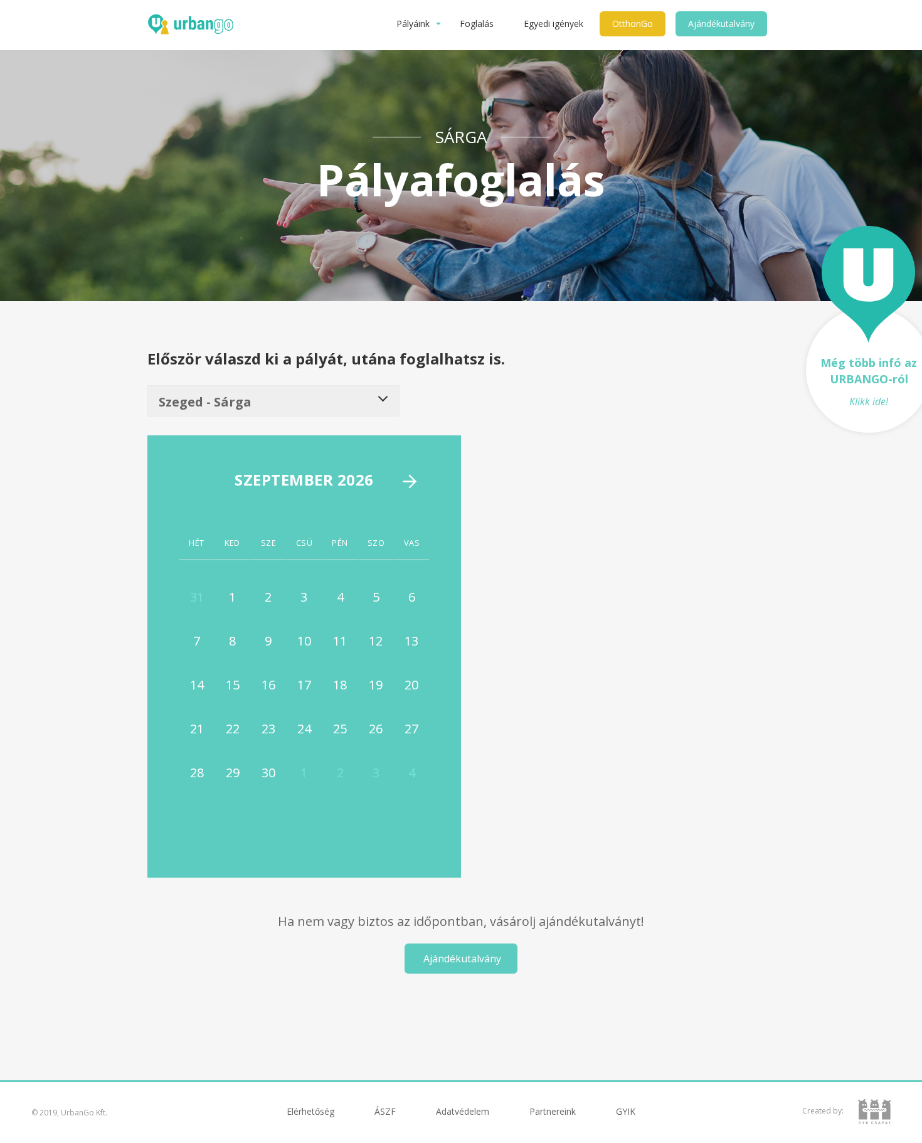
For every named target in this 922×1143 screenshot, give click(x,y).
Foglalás (477, 23)
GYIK (625, 1111)
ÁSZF (385, 1111)
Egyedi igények (553, 23)
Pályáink (413, 23)
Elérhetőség (310, 1111)
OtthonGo (632, 23)
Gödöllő (589, 1123)
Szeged (507, 1123)
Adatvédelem (462, 1111)
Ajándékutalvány (721, 23)
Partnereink (552, 1111)
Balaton (424, 1123)
